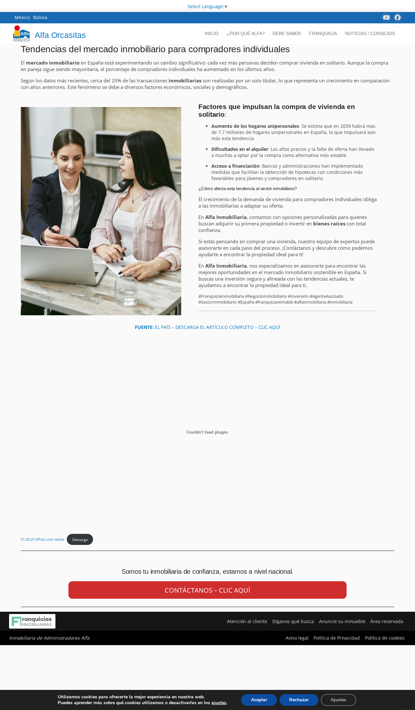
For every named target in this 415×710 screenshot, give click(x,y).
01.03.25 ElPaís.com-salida (42, 539)
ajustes (218, 703)
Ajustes (338, 700)
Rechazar (299, 700)
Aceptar (259, 700)
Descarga (80, 539)
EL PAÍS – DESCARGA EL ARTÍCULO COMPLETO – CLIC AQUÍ (207, 327)
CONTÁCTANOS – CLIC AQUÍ (207, 590)
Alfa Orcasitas (60, 35)
